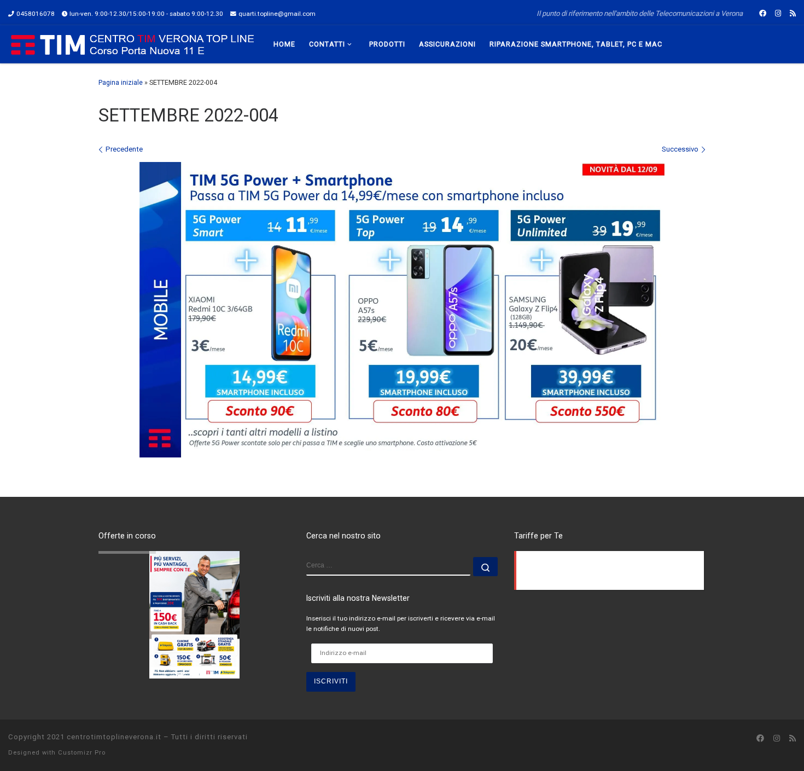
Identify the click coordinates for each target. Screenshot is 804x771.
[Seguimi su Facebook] (762, 13)
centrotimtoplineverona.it (114, 737)
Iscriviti (331, 681)
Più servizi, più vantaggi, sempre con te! (171, 557)
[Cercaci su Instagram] (778, 13)
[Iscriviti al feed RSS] (793, 13)
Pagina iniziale (120, 82)
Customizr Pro (82, 752)
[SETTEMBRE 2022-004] (402, 309)
